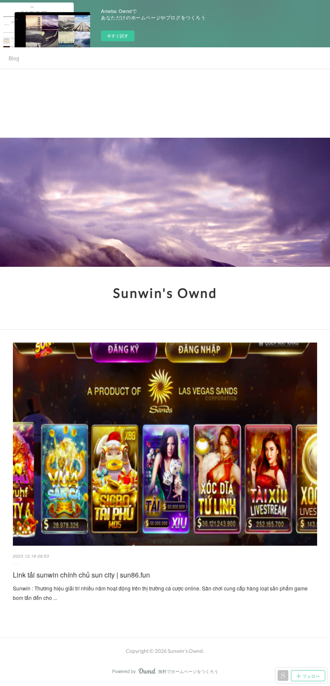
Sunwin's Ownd (165, 292)
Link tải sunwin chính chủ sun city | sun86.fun (81, 575)
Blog (14, 58)
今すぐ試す (117, 36)
